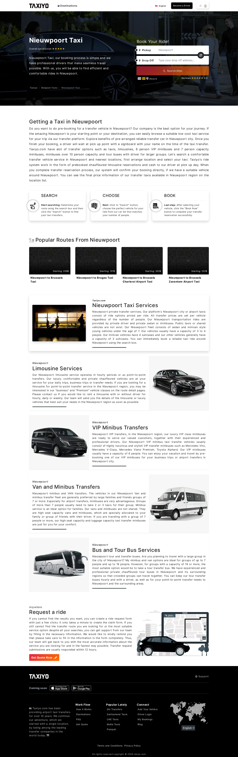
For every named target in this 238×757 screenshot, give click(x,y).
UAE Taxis (113, 719)
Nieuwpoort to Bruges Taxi (95, 277)
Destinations (68, 5)
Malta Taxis (113, 724)
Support (203, 676)
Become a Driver (181, 5)
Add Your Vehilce (148, 709)
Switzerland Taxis (117, 714)
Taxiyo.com (98, 300)
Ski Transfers (114, 709)
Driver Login (145, 714)
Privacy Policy (132, 745)
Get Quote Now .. (43, 657)
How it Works (84, 709)
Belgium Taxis (49, 87)
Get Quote (82, 724)
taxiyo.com (140, 754)
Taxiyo (33, 87)
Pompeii (111, 729)
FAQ (78, 719)
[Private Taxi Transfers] (39, 5)
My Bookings (145, 719)
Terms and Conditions (110, 745)
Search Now (174, 70)
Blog (140, 724)
